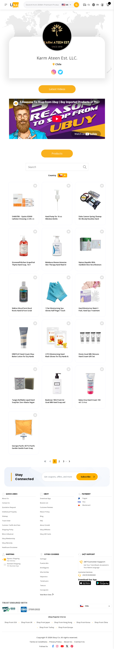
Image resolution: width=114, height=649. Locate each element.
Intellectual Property (9, 512)
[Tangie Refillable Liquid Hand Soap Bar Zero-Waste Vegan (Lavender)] (23, 383)
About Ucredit (45, 525)
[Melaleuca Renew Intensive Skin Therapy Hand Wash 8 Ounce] (57, 245)
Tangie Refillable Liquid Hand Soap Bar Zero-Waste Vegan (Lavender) (23, 402)
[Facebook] (53, 646)
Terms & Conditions (38, 642)
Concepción (44, 590)
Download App (45, 498)
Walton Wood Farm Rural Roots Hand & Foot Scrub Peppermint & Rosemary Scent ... (22, 312)
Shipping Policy (7, 530)
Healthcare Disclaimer (9, 547)
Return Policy (44, 512)
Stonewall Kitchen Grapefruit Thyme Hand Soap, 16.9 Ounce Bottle (23, 264)
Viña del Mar (44, 572)
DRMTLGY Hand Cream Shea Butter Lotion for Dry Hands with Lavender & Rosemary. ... (23, 356)
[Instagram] (57, 646)
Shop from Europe (65, 627)
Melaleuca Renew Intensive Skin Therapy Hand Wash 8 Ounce (55, 264)
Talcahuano (44, 581)
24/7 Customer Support (94, 561)
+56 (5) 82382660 (89, 575)
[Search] (76, 4)
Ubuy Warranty (7, 543)
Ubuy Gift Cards (45, 534)
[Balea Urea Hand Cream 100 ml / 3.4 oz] (90, 383)
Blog (41, 516)
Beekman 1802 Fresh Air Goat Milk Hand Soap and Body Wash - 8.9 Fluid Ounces (56, 402)
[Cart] (108, 5)
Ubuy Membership (8, 538)
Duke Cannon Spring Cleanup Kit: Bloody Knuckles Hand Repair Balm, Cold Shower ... (90, 218)
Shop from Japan (43, 622)
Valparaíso (44, 577)
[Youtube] (62, 646)
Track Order (6, 521)
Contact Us (6, 503)
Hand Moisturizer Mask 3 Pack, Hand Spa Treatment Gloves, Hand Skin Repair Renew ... (89, 312)
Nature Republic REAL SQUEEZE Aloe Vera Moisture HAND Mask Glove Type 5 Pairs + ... (90, 266)
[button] (102, 5)
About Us (5, 498)
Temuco (43, 585)
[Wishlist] (35, 186)
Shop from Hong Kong (63, 622)
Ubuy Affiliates (45, 530)
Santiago (43, 559)
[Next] (69, 461)
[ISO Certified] (27, 609)
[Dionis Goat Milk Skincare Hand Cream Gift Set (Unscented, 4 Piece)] (90, 337)
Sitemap (5, 516)
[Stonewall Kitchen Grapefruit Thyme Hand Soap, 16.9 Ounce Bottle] (23, 245)
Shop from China (101, 622)
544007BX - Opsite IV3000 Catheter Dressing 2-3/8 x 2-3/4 (23, 218)
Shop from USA (11, 622)
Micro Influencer (7, 534)
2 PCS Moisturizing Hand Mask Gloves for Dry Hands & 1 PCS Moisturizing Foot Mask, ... (56, 357)
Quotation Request (9, 507)
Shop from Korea (83, 622)
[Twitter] (67, 646)
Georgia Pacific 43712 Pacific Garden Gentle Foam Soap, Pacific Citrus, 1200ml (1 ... (23, 448)
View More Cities (46, 595)
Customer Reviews (46, 507)
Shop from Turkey (46, 627)
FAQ (41, 521)
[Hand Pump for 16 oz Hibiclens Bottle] (57, 199)
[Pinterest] (72, 646)
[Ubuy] (15, 5)
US (67, 4)
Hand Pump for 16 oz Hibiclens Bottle (53, 217)
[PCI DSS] (8, 609)
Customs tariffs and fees (11, 525)
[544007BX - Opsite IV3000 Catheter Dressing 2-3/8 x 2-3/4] (23, 199)
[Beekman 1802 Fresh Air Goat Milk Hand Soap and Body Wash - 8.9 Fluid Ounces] (57, 383)
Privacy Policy (55, 642)
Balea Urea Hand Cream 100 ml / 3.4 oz (90, 401)
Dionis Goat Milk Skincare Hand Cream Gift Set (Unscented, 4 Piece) (89, 356)
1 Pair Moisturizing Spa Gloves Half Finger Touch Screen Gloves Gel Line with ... (56, 312)
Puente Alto (44, 563)
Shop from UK (26, 622)
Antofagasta (44, 568)
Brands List (44, 503)
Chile (87, 606)
